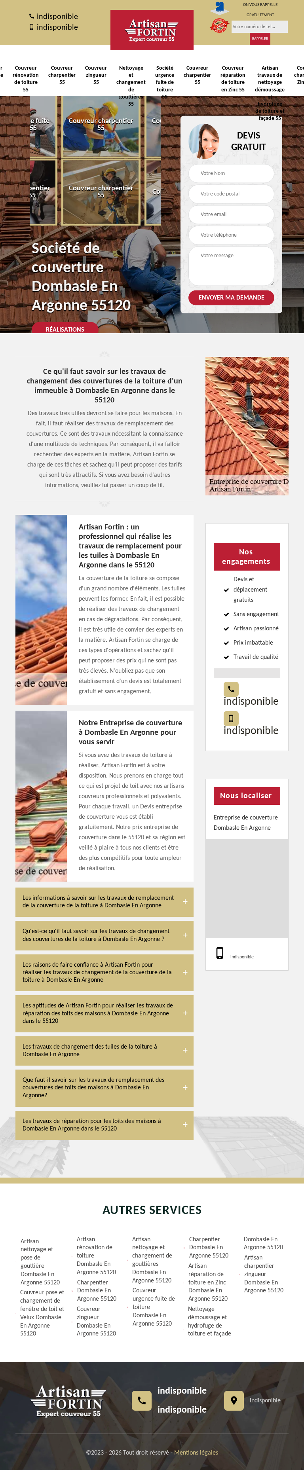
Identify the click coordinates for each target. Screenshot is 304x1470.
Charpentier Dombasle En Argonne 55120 (96, 1291)
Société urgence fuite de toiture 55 (164, 82)
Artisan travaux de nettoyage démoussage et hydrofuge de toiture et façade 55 (270, 93)
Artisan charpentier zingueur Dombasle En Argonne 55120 (263, 1274)
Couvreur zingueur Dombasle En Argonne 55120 (96, 1321)
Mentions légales (196, 1453)
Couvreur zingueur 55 (96, 75)
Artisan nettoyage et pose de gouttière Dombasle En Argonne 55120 (40, 1262)
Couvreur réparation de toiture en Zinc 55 (232, 79)
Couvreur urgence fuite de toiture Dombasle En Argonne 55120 (154, 1307)
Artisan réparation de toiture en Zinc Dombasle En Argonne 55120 (208, 1282)
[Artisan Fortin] (152, 30)
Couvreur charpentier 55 (62, 75)
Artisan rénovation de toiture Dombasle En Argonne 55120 (96, 1256)
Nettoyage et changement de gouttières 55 (131, 86)
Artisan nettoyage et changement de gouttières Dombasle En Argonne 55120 (152, 1260)
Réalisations (65, 330)
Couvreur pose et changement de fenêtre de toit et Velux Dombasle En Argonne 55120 (42, 1313)
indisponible (56, 17)
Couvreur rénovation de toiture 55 (26, 79)
